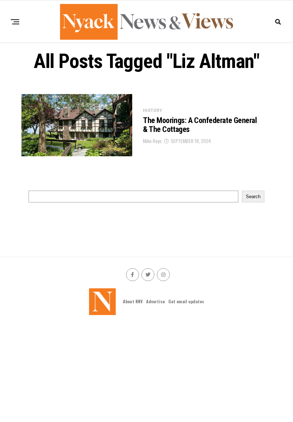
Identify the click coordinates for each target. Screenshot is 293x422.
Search (253, 196)
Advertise (155, 301)
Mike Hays (152, 140)
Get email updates (186, 301)
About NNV (133, 301)
